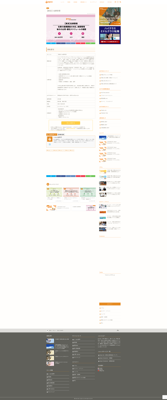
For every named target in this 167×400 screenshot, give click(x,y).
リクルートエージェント (106, 95)
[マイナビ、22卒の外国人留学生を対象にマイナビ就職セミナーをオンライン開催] (102, 218)
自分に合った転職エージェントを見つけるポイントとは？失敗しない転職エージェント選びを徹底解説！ (114, 188)
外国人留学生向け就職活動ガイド (109, 83)
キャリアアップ (93, 2)
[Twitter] (50, 145)
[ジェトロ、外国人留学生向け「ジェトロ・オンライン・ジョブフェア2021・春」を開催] (102, 224)
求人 (47, 8)
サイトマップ (51, 391)
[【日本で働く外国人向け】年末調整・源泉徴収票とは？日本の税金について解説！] (102, 172)
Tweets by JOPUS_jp (110, 274)
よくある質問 (51, 373)
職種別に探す (104, 124)
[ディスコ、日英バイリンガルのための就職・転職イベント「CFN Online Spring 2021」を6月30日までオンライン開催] (102, 229)
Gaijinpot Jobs (104, 113)
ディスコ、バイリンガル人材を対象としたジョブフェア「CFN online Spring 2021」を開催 (114, 205)
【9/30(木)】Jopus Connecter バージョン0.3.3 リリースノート (113, 153)
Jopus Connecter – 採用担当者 (107, 361)
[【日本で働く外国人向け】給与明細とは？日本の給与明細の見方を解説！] (102, 178)
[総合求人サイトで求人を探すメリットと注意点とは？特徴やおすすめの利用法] (102, 183)
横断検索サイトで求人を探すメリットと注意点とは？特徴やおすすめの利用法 (114, 193)
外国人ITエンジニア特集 (106, 74)
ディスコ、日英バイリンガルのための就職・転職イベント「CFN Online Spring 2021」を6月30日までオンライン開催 (114, 228)
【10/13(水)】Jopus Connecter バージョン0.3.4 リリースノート (113, 148)
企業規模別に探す (105, 127)
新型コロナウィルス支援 (106, 320)
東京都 (67, 150)
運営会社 (50, 379)
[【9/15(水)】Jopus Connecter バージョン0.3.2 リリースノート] (102, 160)
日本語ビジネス (61, 150)
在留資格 (75, 2)
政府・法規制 (104, 317)
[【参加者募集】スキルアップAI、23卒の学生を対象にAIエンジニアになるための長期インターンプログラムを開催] (102, 138)
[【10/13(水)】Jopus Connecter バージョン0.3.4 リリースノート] (102, 149)
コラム (102, 307)
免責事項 (50, 385)
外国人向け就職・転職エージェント (109, 77)
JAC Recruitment (105, 92)
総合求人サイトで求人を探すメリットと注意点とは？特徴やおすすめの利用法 (114, 182)
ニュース (62, 2)
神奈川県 (72, 150)
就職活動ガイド (83, 2)
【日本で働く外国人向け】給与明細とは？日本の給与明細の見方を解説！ (114, 176)
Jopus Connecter (70, 128)
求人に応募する (71, 123)
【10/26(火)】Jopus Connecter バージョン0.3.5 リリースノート (113, 142)
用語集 (69, 2)
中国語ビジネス (50, 150)
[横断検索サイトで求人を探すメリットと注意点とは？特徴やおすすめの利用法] (102, 195)
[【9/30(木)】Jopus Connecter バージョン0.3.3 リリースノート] (102, 155)
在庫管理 (56, 150)
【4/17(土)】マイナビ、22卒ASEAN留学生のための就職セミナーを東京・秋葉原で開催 (114, 211)
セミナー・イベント (105, 310)
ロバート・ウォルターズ (106, 101)
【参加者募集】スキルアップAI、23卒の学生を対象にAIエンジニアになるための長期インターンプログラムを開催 (114, 136)
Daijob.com (103, 110)
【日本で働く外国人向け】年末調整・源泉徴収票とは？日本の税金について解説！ (114, 171)
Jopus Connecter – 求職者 (106, 358)
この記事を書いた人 (52, 134)
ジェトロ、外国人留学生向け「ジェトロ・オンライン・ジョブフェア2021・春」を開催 (114, 222)
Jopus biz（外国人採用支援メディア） (109, 355)
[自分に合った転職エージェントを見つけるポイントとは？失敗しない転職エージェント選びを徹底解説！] (102, 189)
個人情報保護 (51, 382)
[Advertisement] (57, 163)
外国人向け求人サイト (106, 80)
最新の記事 (61, 134)
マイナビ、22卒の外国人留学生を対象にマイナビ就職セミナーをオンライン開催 (114, 217)
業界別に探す (104, 121)
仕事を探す (102, 2)
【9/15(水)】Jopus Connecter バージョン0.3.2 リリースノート (113, 159)
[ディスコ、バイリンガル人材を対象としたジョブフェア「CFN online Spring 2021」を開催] (102, 206)
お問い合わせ (51, 388)
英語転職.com (104, 98)
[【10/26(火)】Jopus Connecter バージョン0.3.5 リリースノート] (102, 143)
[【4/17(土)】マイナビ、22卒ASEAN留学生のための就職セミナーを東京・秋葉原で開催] (102, 212)
